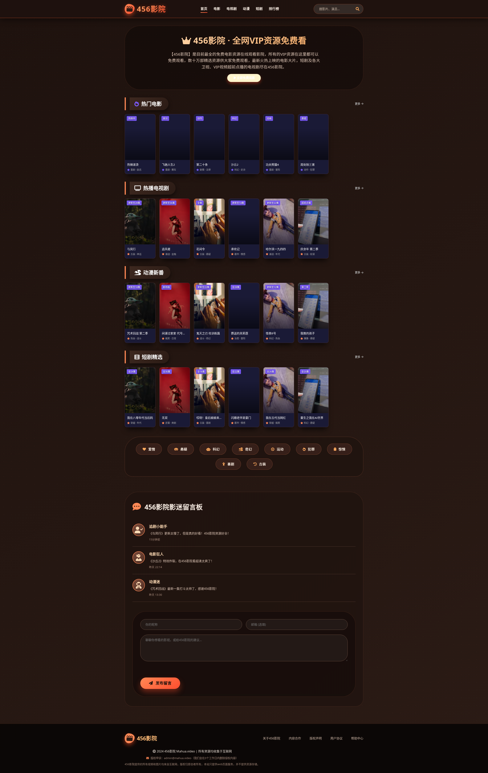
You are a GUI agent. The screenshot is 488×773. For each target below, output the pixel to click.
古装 (262, 464)
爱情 (151, 449)
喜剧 (230, 464)
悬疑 (183, 449)
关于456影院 (271, 738)
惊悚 (342, 449)
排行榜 (274, 8)
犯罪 (311, 449)
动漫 (246, 8)
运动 (280, 449)
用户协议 (336, 738)
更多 (357, 103)
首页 (204, 8)
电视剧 (231, 8)
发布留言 (164, 683)
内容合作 (295, 738)
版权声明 (316, 738)
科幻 (216, 449)
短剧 (259, 8)
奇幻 (248, 449)
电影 (217, 8)
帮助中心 (357, 738)
